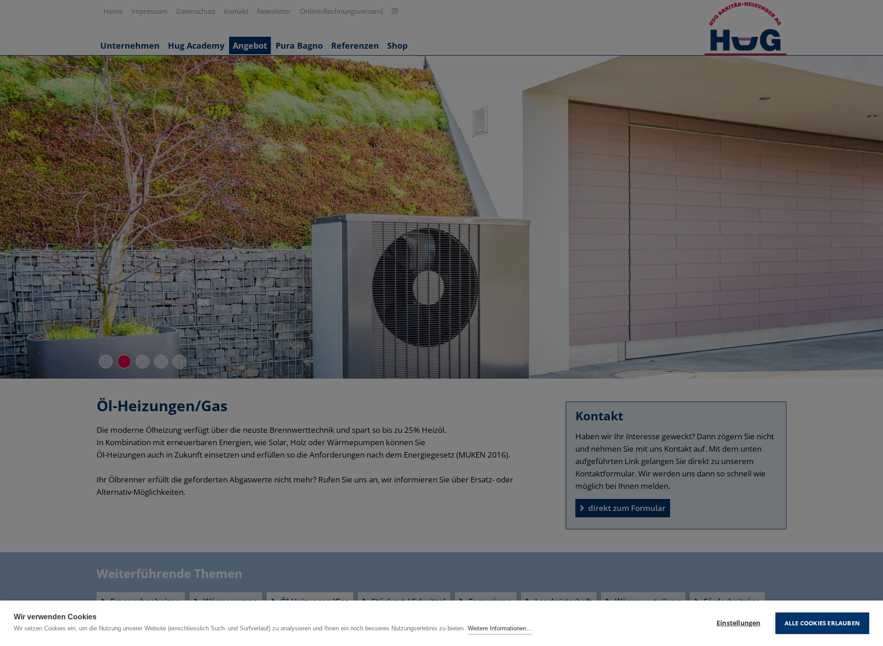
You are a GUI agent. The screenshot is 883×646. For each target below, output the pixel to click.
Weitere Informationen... (500, 628)
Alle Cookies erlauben (822, 623)
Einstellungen (739, 623)
